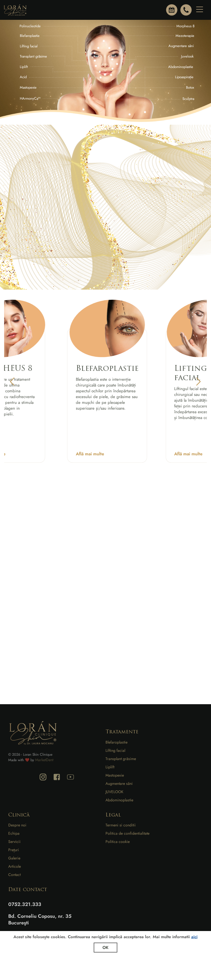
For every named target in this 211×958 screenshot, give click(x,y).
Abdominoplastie (119, 800)
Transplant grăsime (121, 758)
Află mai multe (90, 454)
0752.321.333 (24, 904)
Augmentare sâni (119, 783)
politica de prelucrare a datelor (48, 638)
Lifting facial (115, 750)
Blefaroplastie (116, 742)
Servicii (14, 841)
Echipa (14, 833)
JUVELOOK (114, 791)
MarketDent (44, 760)
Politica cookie (118, 841)
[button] (12, 381)
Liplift (110, 767)
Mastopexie (115, 775)
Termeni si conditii (121, 825)
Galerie (14, 858)
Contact (14, 874)
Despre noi (17, 825)
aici (194, 937)
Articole (14, 866)
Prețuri (13, 850)
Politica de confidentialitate (127, 833)
